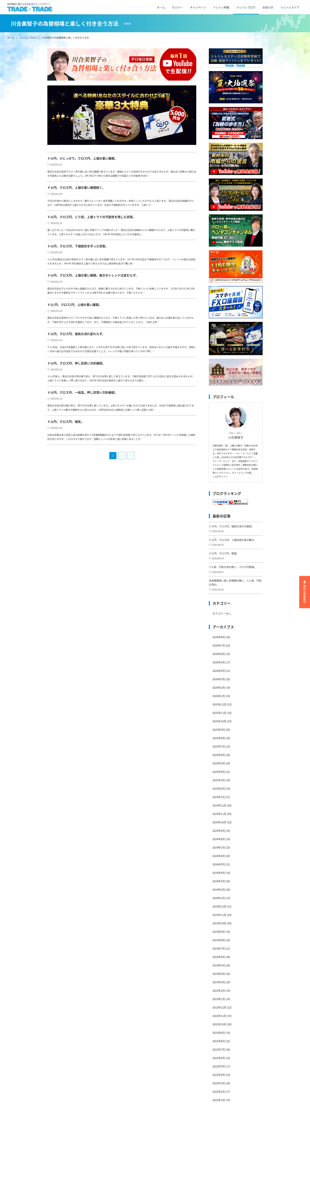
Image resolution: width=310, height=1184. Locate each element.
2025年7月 (218, 746)
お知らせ (267, 7)
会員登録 (101, 1168)
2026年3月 (218, 679)
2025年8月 (218, 738)
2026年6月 (218, 654)
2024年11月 (219, 814)
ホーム (161, 7)
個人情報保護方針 (107, 1149)
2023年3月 (218, 982)
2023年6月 (218, 957)
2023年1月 (218, 999)
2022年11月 (219, 1016)
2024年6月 (218, 856)
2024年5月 (218, 864)
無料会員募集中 (305, 594)
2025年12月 (219, 704)
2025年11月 (219, 713)
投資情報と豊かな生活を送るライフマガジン (28, 4)
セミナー (177, 7)
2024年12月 (219, 805)
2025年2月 (218, 788)
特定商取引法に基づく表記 (112, 1155)
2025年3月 (218, 780)
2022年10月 (219, 1024)
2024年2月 (218, 889)
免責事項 (101, 1143)
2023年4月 (218, 974)
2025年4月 (218, 772)
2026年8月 (218, 637)
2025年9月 (218, 729)
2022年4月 (218, 1075)
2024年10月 (219, 822)
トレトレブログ (245, 7)
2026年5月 (218, 662)
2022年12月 (219, 1007)
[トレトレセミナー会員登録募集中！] (236, 58)
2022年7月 (218, 1049)
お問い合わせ (104, 1162)
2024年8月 (218, 839)
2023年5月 (218, 965)
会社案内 (101, 1130)
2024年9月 (218, 830)
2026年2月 (218, 687)
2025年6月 (218, 755)
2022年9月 (218, 1032)
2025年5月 (218, 763)
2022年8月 (218, 1041)
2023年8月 (218, 940)
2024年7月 (218, 847)
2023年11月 (219, 915)
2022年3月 (218, 1083)
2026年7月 (218, 645)
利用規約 (101, 1136)
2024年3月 (218, 881)
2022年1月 (218, 1100)
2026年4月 (218, 671)
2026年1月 (218, 696)
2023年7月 (218, 948)
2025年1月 (218, 797)
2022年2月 (218, 1091)
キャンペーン (198, 7)
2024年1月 (218, 898)
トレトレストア (289, 7)
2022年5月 (218, 1066)
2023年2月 (218, 990)
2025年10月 (219, 721)
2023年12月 (219, 906)
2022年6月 (218, 1058)
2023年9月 (218, 931)
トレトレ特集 (221, 7)
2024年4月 (218, 873)
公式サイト (220, 476)
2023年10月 (219, 923)
